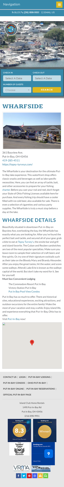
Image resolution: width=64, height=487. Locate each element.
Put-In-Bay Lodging (39, 377)
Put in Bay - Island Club (23, 29)
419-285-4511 (11, 160)
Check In (8, 72)
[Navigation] (59, 5)
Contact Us (9, 377)
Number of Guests (13, 84)
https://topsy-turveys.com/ (17, 164)
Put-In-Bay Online (13, 388)
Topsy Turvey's (26, 241)
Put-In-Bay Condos (14, 383)
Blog (17, 12)
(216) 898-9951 (31, 12)
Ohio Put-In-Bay (37, 383)
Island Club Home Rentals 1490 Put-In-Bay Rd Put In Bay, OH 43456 (32, 407)
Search (47, 89)
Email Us (49, 12)
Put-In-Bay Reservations (40, 388)
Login (22, 377)
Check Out (38, 72)
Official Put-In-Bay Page (17, 394)
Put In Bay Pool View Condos (24, 291)
